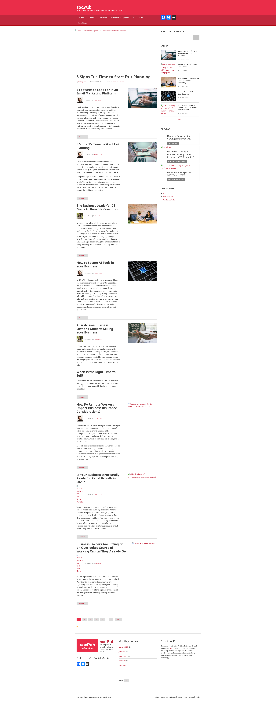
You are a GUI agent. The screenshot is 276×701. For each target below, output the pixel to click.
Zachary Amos (82, 82)
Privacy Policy (182, 697)
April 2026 (122, 665)
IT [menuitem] (133, 18)
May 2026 (122, 661)
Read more (83, 137)
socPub (84, 7)
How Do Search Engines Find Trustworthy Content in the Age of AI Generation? (180, 154)
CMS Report (168, 197)
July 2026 (122, 651)
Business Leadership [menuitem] (86, 18)
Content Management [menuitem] (120, 18)
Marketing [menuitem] (103, 18)
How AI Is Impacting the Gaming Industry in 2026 (179, 137)
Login (197, 697)
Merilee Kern (98, 563)
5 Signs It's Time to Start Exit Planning (114, 76)
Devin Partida (98, 494)
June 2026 (122, 656)
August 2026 (123, 647)
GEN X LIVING (169, 200)
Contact (191, 697)
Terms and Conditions (168, 697)
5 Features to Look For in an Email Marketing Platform (187, 53)
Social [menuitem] (141, 18)
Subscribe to (77, 626)
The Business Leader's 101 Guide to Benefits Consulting (188, 80)
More (179, 119)
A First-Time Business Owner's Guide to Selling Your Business (187, 107)
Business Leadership (119, 82)
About (157, 697)
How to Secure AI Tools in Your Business (188, 93)
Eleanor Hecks (98, 216)
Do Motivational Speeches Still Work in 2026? (179, 174)
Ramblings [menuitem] (82, 23)
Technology (173, 143)
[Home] (87, 646)
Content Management (177, 162)
